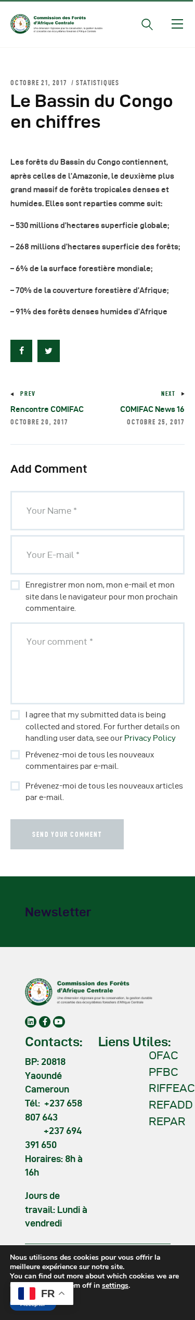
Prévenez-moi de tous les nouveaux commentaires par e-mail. (89, 761)
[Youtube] (58, 1022)
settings (115, 1286)
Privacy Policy (150, 738)
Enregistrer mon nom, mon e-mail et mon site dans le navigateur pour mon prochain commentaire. (101, 596)
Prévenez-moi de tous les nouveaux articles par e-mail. (104, 792)
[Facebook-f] (44, 1022)
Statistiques (98, 82)
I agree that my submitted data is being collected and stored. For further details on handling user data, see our (102, 726)
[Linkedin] (30, 1022)
